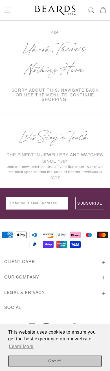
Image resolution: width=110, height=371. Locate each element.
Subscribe (89, 203)
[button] (7, 10)
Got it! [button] (54, 361)
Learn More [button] (21, 346)
